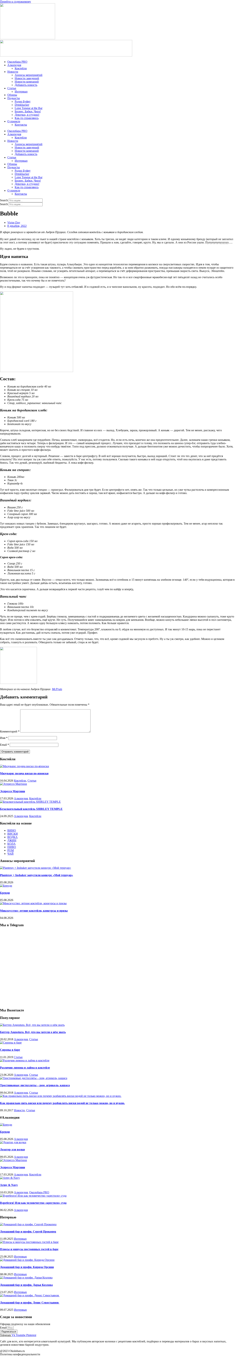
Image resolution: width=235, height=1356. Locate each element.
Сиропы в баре (10, 1049)
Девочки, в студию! (27, 114)
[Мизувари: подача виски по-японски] (24, 766)
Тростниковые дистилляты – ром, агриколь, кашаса (35, 1085)
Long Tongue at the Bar (28, 108)
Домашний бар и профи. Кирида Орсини (27, 1267)
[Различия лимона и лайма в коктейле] (24, 1060)
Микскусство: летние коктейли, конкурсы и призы (34, 910)
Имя (4, 737)
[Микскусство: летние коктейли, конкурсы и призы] (33, 903)
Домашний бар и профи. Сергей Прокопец (28, 1231)
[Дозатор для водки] (13, 1142)
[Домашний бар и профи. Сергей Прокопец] (28, 1224)
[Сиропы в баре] (11, 1042)
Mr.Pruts (57, 689)
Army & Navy (9, 1185)
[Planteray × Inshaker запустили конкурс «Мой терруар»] (35, 867)
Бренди (5, 892)
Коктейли (21, 68)
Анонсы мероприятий (28, 75)
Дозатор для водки (12, 1149)
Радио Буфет (22, 101)
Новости (12, 71)
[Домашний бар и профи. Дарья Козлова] (26, 1277)
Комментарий (9, 731)
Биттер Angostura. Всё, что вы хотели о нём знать (33, 1032)
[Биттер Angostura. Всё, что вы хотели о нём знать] (32, 1024)
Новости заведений (27, 78)
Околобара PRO (17, 61)
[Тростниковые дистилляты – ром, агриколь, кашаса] (33, 1078)
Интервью (21, 91)
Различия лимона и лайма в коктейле (25, 1067)
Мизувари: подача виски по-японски (24, 773)
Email (4, 744)
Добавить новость (26, 84)
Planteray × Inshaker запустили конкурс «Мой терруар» (36, 875)
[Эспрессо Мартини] (13, 783)
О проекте (13, 121)
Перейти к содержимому (15, 1)
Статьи (11, 88)
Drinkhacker (22, 104)
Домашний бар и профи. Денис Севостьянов (29, 1302)
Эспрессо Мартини (12, 791)
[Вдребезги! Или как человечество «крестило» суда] (33, 1195)
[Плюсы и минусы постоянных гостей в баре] (29, 1242)
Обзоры (12, 94)
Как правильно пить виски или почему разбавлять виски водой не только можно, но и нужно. (62, 1103)
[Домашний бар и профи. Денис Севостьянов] (30, 1295)
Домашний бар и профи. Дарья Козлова (26, 1284)
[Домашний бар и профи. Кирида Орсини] (27, 1259)
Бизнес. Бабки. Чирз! (28, 111)
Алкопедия (14, 65)
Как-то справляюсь (27, 118)
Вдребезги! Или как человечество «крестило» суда (33, 1202)
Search (4, 200)
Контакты (21, 124)
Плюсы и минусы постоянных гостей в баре (29, 1249)
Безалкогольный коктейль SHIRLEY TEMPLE (31, 808)
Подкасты (13, 98)
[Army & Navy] (10, 1177)
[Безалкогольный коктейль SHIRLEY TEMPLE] (30, 801)
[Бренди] (6, 885)
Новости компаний (27, 81)
